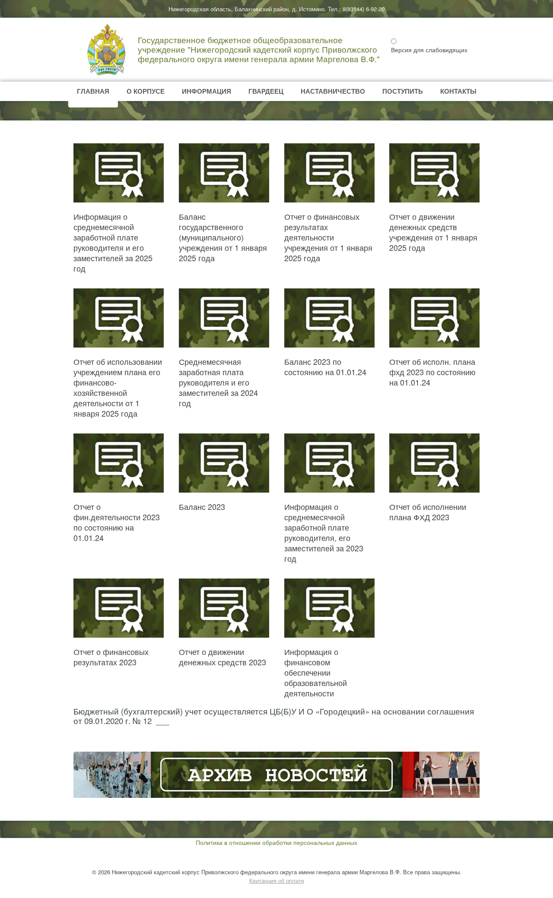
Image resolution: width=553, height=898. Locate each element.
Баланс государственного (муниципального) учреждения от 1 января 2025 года (223, 237)
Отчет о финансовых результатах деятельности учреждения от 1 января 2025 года (328, 237)
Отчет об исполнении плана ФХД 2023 (427, 511)
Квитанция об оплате (276, 880)
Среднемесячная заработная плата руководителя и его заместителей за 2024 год (218, 382)
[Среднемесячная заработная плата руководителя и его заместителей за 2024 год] (224, 318)
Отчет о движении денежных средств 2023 (222, 656)
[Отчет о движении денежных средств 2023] (224, 608)
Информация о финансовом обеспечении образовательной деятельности (315, 672)
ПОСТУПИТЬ (402, 91)
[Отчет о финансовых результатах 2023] (118, 608)
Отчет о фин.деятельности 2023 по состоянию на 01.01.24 (116, 522)
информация (206, 91)
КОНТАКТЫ (458, 91)
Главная (93, 91)
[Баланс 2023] (224, 463)
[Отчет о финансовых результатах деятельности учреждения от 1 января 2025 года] (329, 172)
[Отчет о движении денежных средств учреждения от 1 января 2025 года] (434, 172)
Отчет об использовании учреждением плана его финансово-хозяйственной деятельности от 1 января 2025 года (117, 387)
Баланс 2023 (202, 506)
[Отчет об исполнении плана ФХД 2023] (434, 463)
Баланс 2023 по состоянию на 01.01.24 (325, 366)
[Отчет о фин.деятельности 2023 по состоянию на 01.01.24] (118, 463)
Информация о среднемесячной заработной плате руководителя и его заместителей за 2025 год (113, 242)
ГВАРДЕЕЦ (265, 91)
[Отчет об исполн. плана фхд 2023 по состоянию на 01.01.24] (434, 318)
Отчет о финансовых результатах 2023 (111, 656)
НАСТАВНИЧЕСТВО (333, 91)
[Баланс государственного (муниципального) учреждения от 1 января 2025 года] (224, 172)
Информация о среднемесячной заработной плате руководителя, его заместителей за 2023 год (323, 532)
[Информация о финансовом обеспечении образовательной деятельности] (329, 608)
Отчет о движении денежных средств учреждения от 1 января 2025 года (433, 232)
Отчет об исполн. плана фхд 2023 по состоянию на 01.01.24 (432, 372)
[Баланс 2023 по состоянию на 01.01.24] (329, 318)
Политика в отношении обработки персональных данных (276, 842)
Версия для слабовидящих (429, 49)
